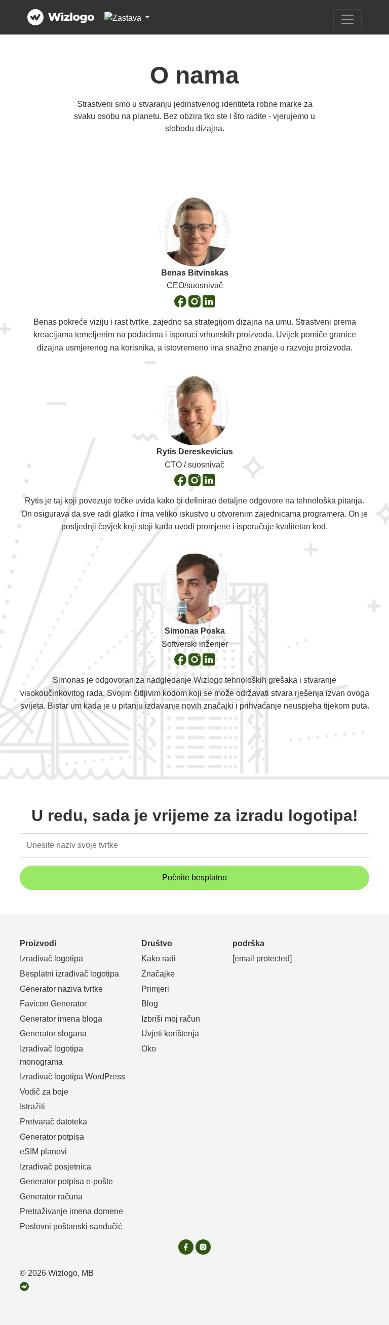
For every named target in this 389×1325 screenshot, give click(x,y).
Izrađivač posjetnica (55, 1166)
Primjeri (155, 989)
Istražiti (32, 1106)
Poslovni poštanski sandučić (71, 1226)
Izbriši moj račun (170, 1019)
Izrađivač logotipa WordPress (72, 1076)
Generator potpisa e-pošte (66, 1181)
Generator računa (51, 1196)
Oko (148, 1048)
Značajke (158, 973)
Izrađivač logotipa (51, 958)
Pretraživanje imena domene (71, 1211)
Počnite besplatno (194, 877)
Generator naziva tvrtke (61, 989)
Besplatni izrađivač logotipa (69, 973)
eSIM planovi (43, 1151)
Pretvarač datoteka (53, 1121)
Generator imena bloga (61, 1019)
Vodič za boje (44, 1091)
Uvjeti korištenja (170, 1033)
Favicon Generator (53, 1003)
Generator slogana (53, 1033)
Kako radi (158, 958)
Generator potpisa (52, 1137)
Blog (149, 1003)
